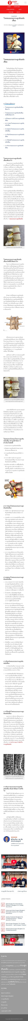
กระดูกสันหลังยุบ (11, 969)
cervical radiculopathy (18, 960)
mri (2, 962)
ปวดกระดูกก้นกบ (22, 891)
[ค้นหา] (25, 2)
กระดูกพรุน (9, 966)
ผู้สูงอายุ (7, 976)
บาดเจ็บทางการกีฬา (17, 974)
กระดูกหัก (16, 972)
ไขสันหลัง (12, 984)
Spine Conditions (5, 993)
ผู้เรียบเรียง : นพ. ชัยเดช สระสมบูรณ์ (17, 840)
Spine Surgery (10, 9)
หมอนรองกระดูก (15, 979)
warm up (20, 962)
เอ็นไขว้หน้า (3, 984)
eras (25, 960)
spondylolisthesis (9, 962)
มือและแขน (4, 1005)
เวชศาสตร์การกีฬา (6, 1011)
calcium (3, 960)
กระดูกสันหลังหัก (18, 969)
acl (1, 960)
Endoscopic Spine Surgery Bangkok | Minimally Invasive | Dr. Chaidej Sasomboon (15, 912)
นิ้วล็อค (12, 974)
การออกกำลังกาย (8, 974)
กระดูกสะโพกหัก (17, 965)
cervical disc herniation (10, 960)
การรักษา (3, 974)
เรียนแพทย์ (24, 982)
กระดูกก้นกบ (3, 965)
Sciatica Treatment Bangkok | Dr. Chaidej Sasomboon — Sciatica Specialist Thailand (14, 918)
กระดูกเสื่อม (22, 972)
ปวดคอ (23, 974)
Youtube (11, 12)
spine (4, 962)
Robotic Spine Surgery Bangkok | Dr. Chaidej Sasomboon (15, 929)
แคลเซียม (7, 984)
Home (9, 6)
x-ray (23, 962)
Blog (20, 9)
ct (23, 960)
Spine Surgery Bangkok (7, 996)
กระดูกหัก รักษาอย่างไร (7, 891)
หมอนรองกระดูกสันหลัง (16, 218)
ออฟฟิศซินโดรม (13, 982)
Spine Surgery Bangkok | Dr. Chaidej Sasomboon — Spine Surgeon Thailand (16, 924)
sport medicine (15, 962)
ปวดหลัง (3, 977)
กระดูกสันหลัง (14, 16)
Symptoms (17, 6)
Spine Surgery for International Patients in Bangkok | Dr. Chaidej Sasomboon (14, 905)
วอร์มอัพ (8, 979)
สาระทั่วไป (4, 1008)
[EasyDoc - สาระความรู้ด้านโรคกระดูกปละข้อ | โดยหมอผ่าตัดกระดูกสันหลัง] (13, 2)
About (18, 12)
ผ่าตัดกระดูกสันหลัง (14, 977)
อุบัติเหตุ (20, 982)
